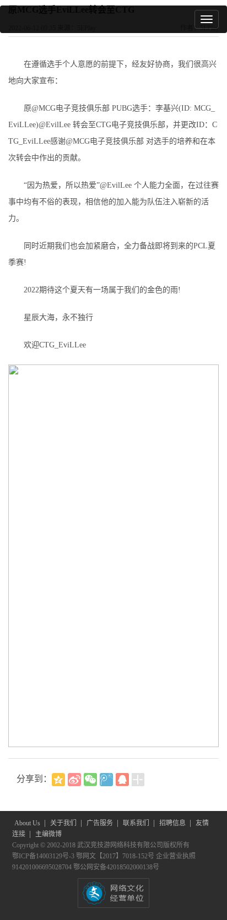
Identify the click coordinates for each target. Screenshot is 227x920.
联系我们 (137, 823)
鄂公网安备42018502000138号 (116, 867)
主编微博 (48, 834)
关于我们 (64, 823)
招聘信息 (173, 823)
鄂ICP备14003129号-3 (44, 856)
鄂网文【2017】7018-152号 (116, 856)
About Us (28, 823)
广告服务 (101, 823)
